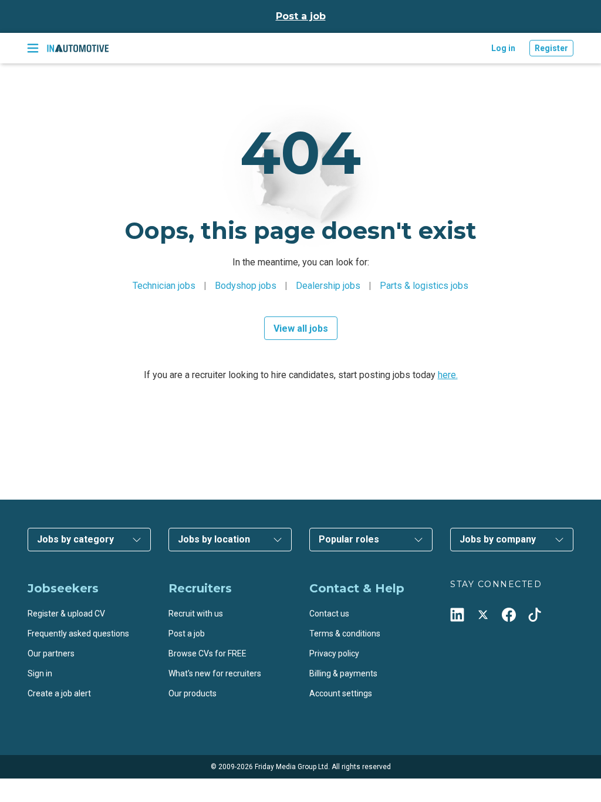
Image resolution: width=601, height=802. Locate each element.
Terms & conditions (344, 633)
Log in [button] (503, 48)
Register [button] (551, 48)
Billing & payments (343, 673)
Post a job (301, 16)
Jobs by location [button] (214, 539)
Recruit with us (195, 613)
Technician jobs (164, 285)
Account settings (340, 693)
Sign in (40, 673)
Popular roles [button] (349, 539)
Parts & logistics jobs (424, 285)
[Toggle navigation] (33, 48)
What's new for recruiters (214, 673)
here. (448, 374)
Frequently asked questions (78, 633)
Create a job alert (59, 693)
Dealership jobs (328, 285)
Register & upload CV (66, 613)
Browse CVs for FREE (207, 653)
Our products (192, 693)
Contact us (329, 613)
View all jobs (301, 328)
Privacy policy (334, 653)
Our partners (51, 653)
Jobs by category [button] (75, 539)
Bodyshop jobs (245, 285)
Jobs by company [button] (498, 539)
